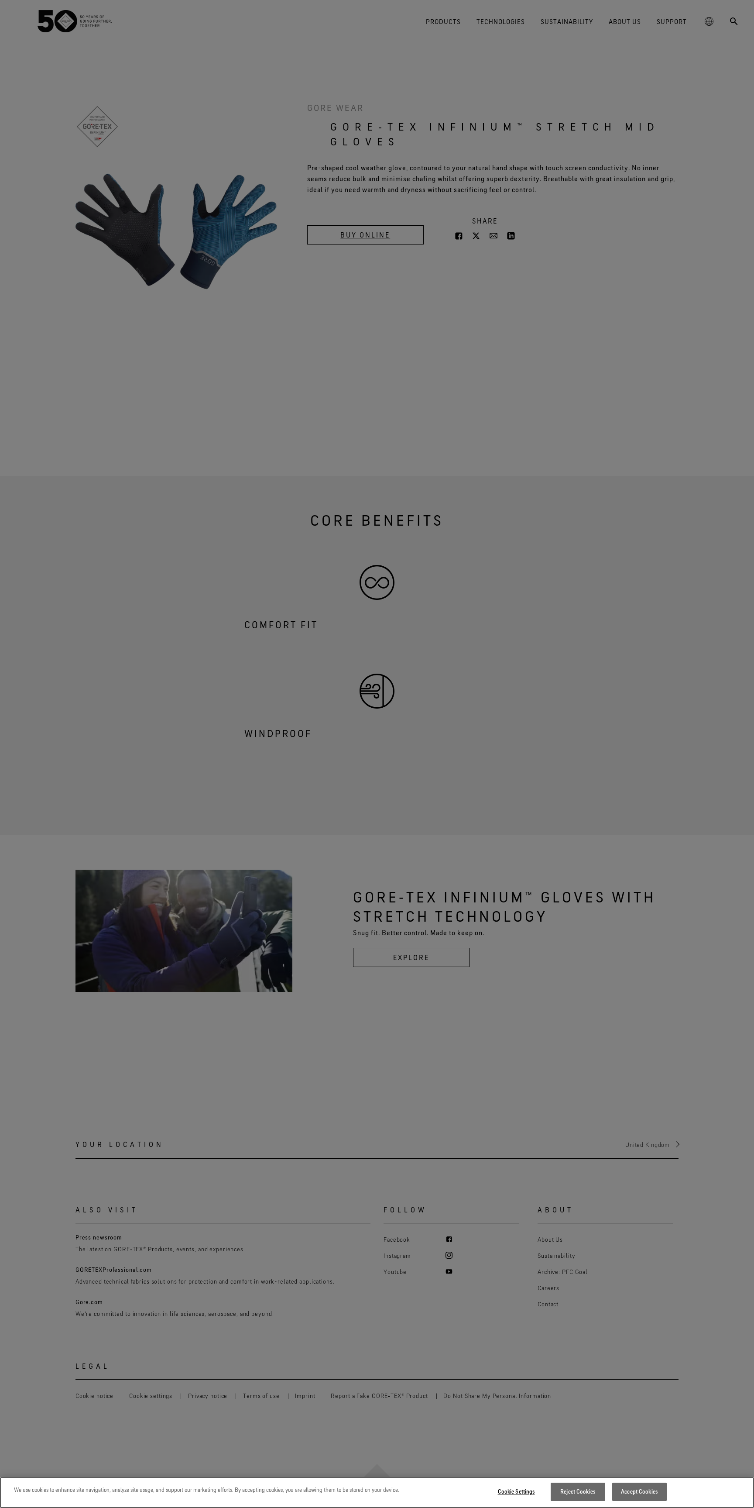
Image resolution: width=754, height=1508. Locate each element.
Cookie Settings (516, 1491)
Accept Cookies (639, 1491)
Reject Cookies (577, 1491)
